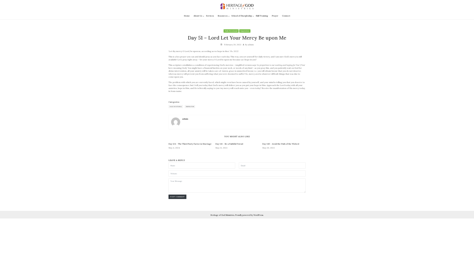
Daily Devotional (231, 31)
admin (251, 44)
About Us (198, 16)
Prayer (275, 16)
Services (210, 16)
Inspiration (244, 31)
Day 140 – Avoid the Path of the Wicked (280, 144)
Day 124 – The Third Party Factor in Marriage (190, 144)
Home (187, 16)
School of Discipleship (241, 16)
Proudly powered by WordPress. (249, 215)
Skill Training (262, 16)
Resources (223, 16)
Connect (286, 16)
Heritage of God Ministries (222, 215)
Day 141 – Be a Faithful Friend (229, 144)
